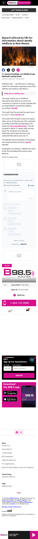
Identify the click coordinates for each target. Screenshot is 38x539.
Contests (25, 15)
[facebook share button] (3, 70)
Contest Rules (7, 453)
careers (12, 504)
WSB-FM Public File (9, 460)
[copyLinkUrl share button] (18, 70)
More (27, 18)
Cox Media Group (13, 498)
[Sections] (3, 2)
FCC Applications (8, 464)
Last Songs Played (7, 15)
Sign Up (19, 375)
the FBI (18, 115)
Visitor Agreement (8, 501)
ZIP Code (6, 365)
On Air (18, 15)
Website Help (6, 486)
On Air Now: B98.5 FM (19, 279)
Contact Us (6, 445)
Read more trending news (14, 93)
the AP (28, 142)
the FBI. (15, 108)
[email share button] (13, 70)
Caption (30, 63)
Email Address (16, 365)
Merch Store (6, 18)
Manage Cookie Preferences (11, 507)
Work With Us (7, 449)
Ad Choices (29, 502)
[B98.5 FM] (19, 3)
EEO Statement (7, 456)
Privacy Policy (22, 501)
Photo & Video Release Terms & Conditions (18, 467)
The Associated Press (18, 126)
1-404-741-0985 (19, 302)
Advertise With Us (17, 18)
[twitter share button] (8, 70)
